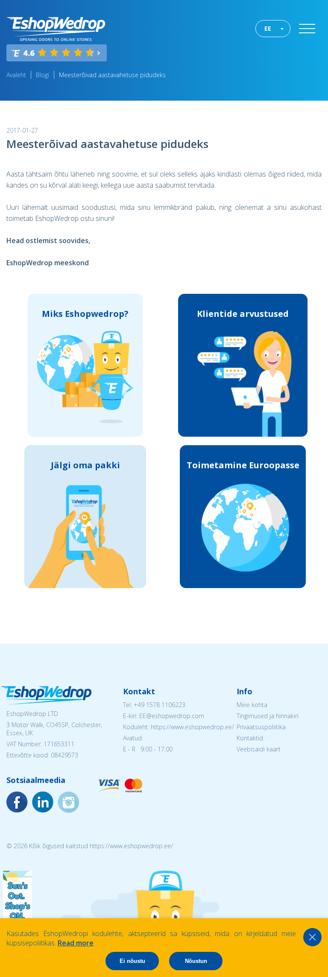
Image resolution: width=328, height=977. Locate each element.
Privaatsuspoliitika (261, 727)
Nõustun (196, 961)
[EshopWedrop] (55, 29)
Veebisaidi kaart (259, 749)
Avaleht (16, 75)
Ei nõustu (132, 961)
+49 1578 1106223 (159, 705)
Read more (76, 943)
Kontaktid (250, 738)
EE (267, 28)
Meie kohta (252, 705)
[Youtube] (68, 802)
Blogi (42, 75)
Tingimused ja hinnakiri (268, 716)
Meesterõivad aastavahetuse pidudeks (112, 75)
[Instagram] (42, 802)
